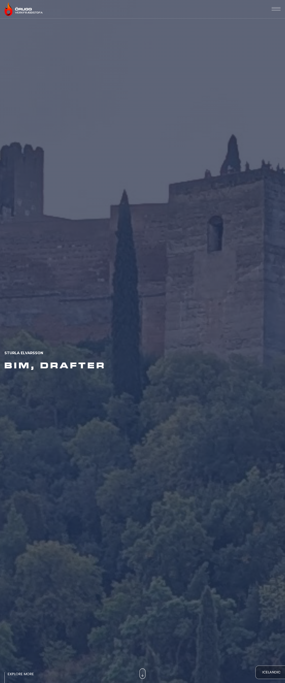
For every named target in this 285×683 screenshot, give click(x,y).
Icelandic (271, 672)
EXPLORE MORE (21, 674)
